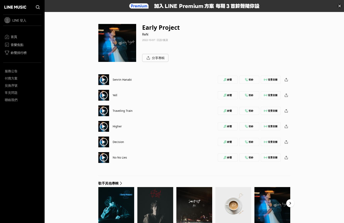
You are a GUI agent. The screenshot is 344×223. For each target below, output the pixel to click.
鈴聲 (229, 79)
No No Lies (120, 157)
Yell (115, 95)
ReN (145, 34)
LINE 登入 (19, 20)
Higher (117, 126)
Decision (118, 142)
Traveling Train (123, 111)
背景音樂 (273, 79)
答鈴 (251, 79)
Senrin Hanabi (122, 79)
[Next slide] (290, 203)
